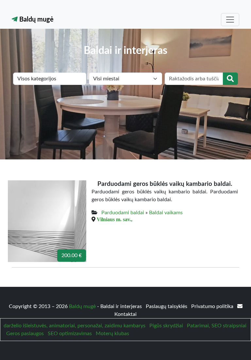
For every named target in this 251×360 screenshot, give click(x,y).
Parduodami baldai (122, 212)
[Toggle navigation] (230, 19)
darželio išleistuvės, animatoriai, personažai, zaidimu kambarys (74, 325)
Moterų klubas (112, 333)
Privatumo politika (213, 306)
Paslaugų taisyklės (167, 306)
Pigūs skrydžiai (166, 325)
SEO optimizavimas (70, 333)
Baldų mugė (36, 19)
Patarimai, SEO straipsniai (216, 325)
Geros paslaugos (25, 333)
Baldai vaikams (166, 212)
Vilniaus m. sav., (114, 219)
